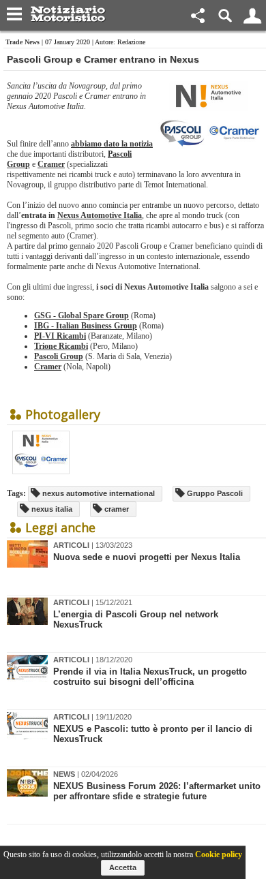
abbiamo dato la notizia (112, 144)
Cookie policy (218, 854)
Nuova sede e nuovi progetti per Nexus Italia (146, 557)
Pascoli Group (58, 356)
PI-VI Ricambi (60, 336)
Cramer (51, 164)
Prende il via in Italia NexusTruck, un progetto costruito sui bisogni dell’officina (150, 676)
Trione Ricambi (61, 346)
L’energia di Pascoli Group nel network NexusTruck (135, 619)
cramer (115, 509)
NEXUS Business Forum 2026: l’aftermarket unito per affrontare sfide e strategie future (157, 791)
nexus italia (50, 509)
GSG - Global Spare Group (81, 315)
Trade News (22, 42)
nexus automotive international (97, 493)
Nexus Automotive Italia (99, 215)
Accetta (122, 867)
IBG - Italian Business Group (85, 325)
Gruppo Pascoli (214, 493)
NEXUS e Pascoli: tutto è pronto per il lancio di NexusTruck (152, 734)
